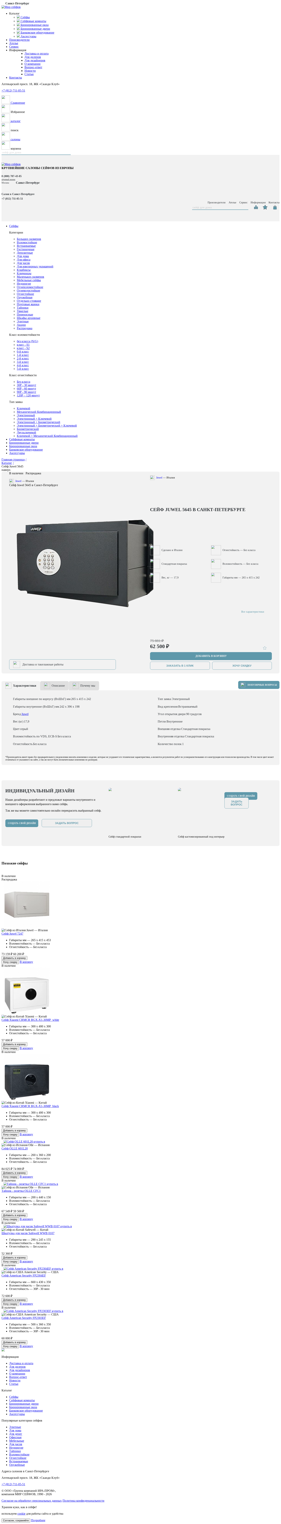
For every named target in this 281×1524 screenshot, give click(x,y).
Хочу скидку (10, 962)
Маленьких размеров (30, 276)
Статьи (29, 74)
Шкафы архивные (28, 318)
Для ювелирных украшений (35, 266)
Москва (5, 182)
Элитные (23, 321)
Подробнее (38, 1520)
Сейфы (13, 226)
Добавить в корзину (14, 958)
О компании (32, 63)
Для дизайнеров (34, 60)
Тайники (22, 307)
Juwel (18, 481)
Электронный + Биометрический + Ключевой (47, 425)
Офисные (15, 1437)
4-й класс (23, 365)
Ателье (13, 43)
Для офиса (23, 259)
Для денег (15, 1433)
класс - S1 (23, 344)
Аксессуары (17, 453)
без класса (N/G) (27, 341)
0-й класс (23, 351)
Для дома (23, 256)
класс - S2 (23, 348)
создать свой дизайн (22, 823)
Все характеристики (252, 611)
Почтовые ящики (28, 304)
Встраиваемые (26, 245)
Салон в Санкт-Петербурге (18, 194)
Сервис (14, 46)
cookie (21, 1513)
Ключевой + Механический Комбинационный (47, 435)
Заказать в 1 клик (180, 665)
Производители (19, 39)
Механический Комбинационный (39, 411)
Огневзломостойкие (30, 287)
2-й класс (23, 358)
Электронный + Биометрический (38, 422)
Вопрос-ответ (33, 67)
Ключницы (24, 273)
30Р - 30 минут (26, 385)
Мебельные (16, 1440)
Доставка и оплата (36, 53)
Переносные (25, 314)
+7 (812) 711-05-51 (13, 90)
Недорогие (24, 283)
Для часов (23, 263)
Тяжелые (22, 311)
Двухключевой (26, 432)
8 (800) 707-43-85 (12, 176)
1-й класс (23, 355)
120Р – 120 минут (28, 395)
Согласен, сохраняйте (16, 1520)
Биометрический (28, 429)
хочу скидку (242, 665)
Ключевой (23, 408)
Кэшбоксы (24, 269)
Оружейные (24, 297)
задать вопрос (67, 823)
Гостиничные (25, 249)
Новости (30, 70)
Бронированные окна (23, 446)
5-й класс (23, 368)
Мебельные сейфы (29, 280)
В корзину (26, 961)
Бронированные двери (24, 442)
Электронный (26, 415)
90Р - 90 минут (26, 392)
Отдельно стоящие (29, 300)
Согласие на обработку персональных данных (32, 1500)
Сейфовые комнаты (22, 439)
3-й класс (23, 361)
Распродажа (24, 328)
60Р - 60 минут (26, 388)
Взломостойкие (27, 242)
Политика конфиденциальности (83, 1500)
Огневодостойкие (28, 290)
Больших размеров (29, 239)
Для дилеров (32, 57)
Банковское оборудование (26, 449)
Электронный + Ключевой (34, 418)
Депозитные (25, 252)
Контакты (15, 77)
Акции (21, 324)
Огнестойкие (25, 294)
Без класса (23, 381)
